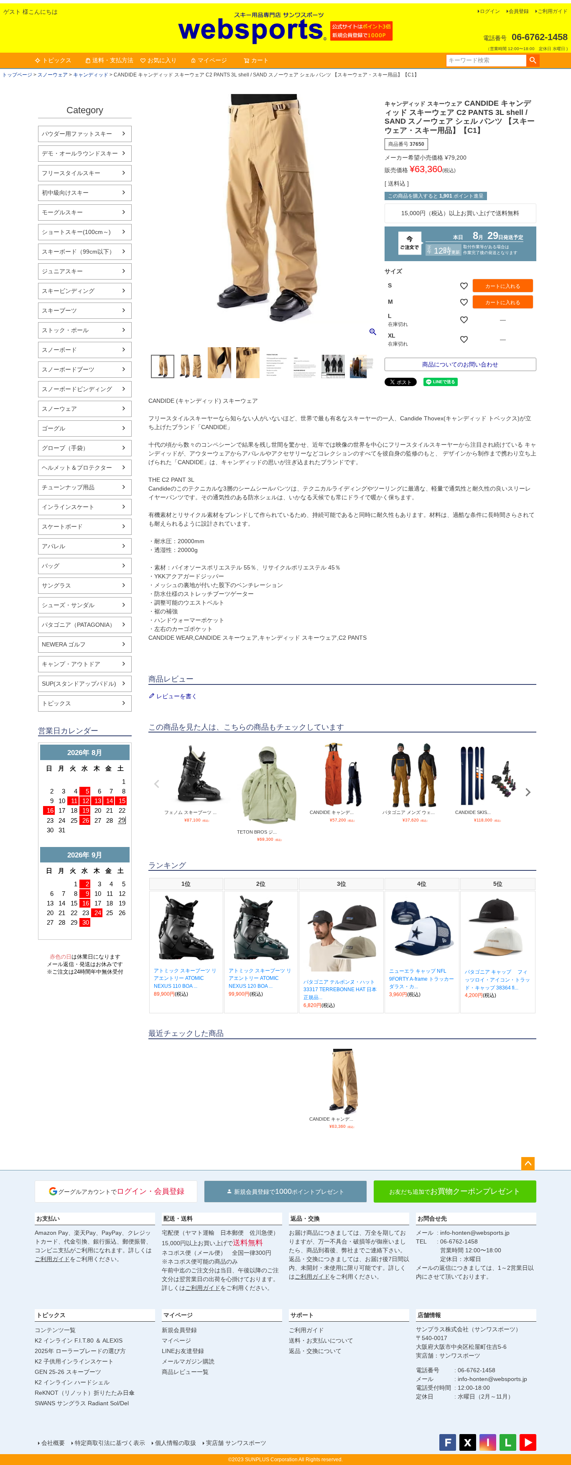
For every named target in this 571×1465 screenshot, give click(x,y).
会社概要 (53, 1443)
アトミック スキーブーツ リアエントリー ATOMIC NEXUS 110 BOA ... (185, 978)
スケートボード (62, 526)
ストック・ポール (65, 330)
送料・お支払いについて (321, 1340)
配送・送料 (178, 1218)
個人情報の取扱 (175, 1443)
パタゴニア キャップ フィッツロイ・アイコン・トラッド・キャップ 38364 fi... (497, 979)
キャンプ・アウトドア (71, 664)
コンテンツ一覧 (55, 1330)
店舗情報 (429, 1315)
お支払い (48, 1218)
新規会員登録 (179, 1330)
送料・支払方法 (112, 60)
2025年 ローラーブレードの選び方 (80, 1351)
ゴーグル (53, 428)
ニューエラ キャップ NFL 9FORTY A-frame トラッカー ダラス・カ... (421, 978)
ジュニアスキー (62, 271)
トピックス (56, 60)
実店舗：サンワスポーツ (448, 1355)
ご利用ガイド (553, 11)
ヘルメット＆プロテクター (77, 467)
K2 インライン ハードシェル (72, 1382)
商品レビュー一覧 (185, 1371)
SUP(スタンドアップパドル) (79, 683)
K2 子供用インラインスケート (74, 1361)
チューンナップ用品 (68, 487)
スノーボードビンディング (77, 389)
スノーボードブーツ (68, 369)
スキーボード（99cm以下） (78, 251)
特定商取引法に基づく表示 (110, 1443)
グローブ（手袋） (65, 448)
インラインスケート (68, 507)
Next (528, 792)
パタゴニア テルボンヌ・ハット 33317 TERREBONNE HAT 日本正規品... (340, 989)
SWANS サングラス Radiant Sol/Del (82, 1403)
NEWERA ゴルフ (64, 644)
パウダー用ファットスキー (77, 133)
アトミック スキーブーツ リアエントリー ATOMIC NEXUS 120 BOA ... (260, 978)
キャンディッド (90, 75)
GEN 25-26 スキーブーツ (68, 1371)
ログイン (490, 11)
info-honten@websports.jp (475, 1232)
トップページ (17, 75)
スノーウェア (53, 75)
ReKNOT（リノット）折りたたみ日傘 (85, 1392)
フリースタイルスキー (71, 173)
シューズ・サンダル (68, 605)
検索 (532, 60)
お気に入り (162, 60)
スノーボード (59, 349)
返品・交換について (315, 1351)
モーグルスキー (62, 212)
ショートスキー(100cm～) (76, 232)
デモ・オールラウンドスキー (80, 153)
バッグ (50, 565)
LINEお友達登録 (183, 1351)
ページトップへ (528, 1163)
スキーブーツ (59, 310)
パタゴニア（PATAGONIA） (78, 624)
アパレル (53, 546)
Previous (156, 784)
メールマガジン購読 (188, 1361)
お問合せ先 (432, 1218)
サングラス (56, 585)
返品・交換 (305, 1218)
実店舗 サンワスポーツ (236, 1443)
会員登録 (519, 11)
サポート (302, 1315)
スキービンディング (68, 290)
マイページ (212, 60)
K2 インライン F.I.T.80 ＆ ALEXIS (78, 1340)
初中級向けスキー (65, 192)
